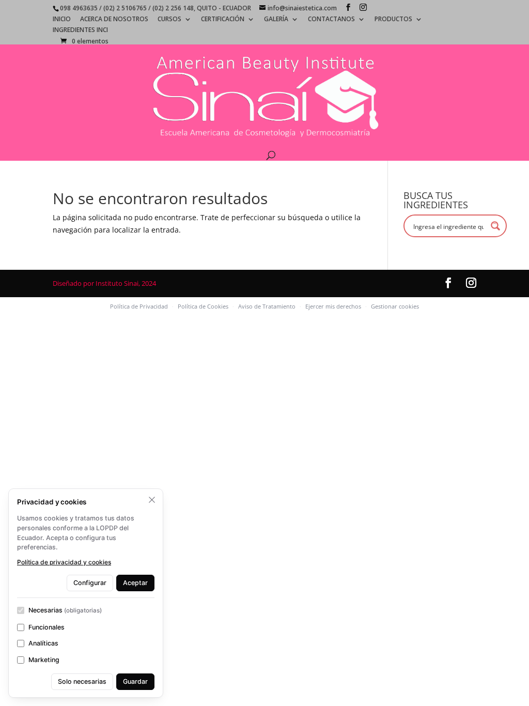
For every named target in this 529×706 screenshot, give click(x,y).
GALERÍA (276, 19)
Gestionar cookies (395, 306)
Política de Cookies (203, 306)
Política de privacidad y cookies (64, 562)
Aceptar (135, 583)
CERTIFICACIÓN (222, 19)
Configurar (89, 583)
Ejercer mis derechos (333, 306)
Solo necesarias (82, 681)
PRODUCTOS (393, 19)
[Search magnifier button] (495, 226)
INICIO (62, 19)
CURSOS (169, 19)
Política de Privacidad (139, 306)
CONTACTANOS (331, 19)
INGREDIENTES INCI (80, 30)
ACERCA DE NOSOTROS (114, 19)
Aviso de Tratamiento (266, 306)
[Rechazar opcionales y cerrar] (152, 500)
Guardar (135, 681)
